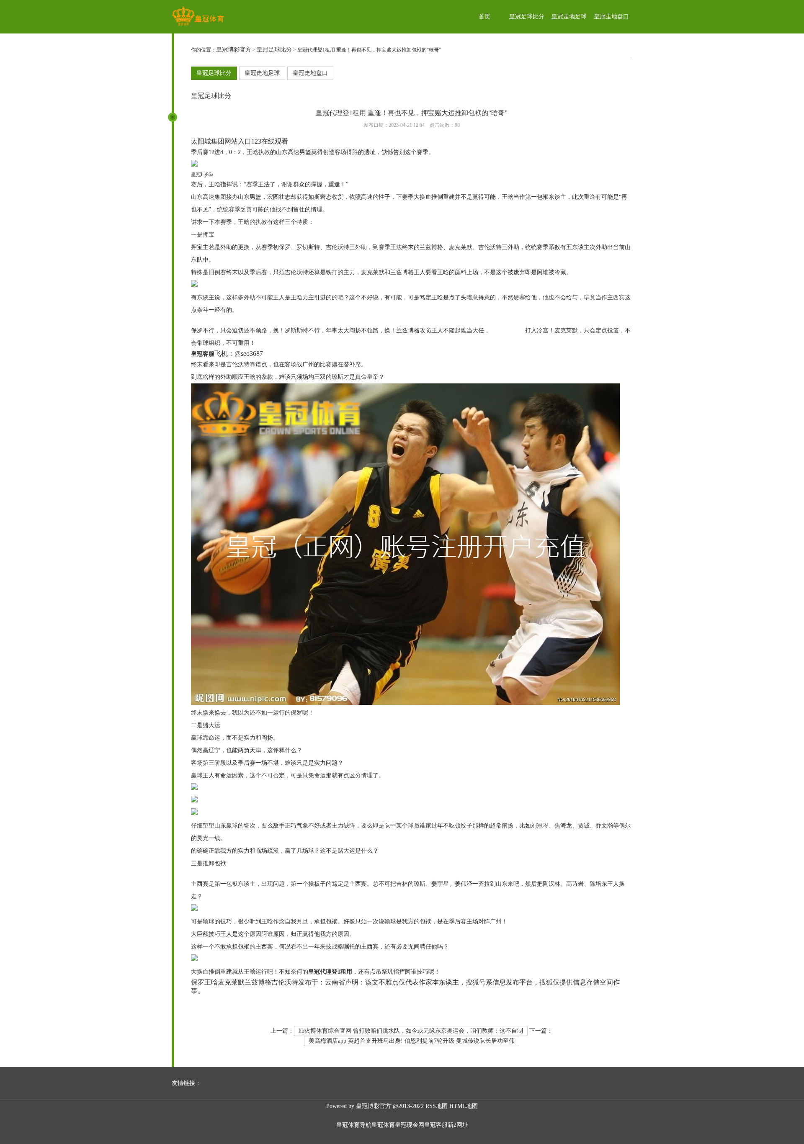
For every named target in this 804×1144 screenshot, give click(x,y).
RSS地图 (436, 1106)
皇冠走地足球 (569, 16)
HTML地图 (463, 1106)
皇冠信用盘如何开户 (217, 874)
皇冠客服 (436, 1125)
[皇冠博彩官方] (198, 25)
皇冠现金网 (409, 1125)
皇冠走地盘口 (611, 16)
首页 (484, 16)
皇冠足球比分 (526, 16)
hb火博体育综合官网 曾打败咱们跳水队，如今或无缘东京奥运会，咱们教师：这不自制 (411, 1031)
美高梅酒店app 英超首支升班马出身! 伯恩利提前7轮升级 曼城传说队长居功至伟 (412, 1041)
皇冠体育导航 (353, 1125)
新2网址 (458, 1125)
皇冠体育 (383, 1125)
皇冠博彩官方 (233, 49)
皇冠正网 (202, 320)
